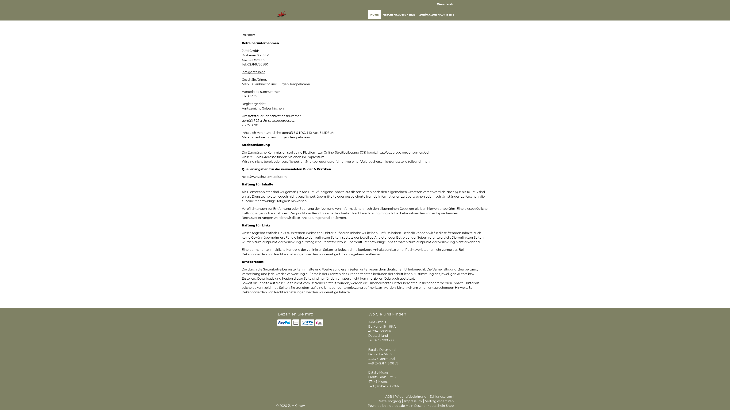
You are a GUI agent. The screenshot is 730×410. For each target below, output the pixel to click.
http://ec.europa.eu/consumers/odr (403, 152)
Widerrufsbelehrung (410, 396)
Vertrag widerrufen (439, 401)
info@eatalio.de (253, 72)
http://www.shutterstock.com (264, 177)
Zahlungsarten (441, 396)
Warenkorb (445, 4)
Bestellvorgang (389, 401)
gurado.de (397, 406)
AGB (388, 396)
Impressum (413, 401)
